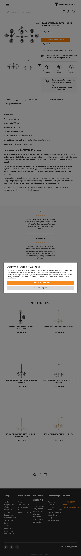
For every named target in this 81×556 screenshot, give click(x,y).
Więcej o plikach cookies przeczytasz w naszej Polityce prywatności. (38, 277)
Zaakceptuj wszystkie (40, 283)
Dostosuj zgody (40, 288)
